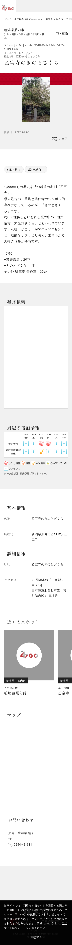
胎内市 (59, 19)
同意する (36, 937)
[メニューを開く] (65, 6)
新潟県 (49, 19)
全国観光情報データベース (28, 19)
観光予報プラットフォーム (34, 473)
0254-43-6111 (24, 844)
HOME (7, 19)
